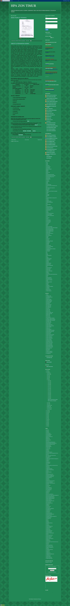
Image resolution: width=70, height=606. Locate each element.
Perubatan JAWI (48, 321)
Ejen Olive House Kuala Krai (50, 455)
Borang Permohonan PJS (50, 176)
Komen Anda (48, 309)
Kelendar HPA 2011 (49, 206)
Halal (47, 193)
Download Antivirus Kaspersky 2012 (51, 185)
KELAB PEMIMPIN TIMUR (50, 141)
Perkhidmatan (48, 517)
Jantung (47, 467)
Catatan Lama (40, 139)
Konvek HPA (48, 310)
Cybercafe (47, 181)
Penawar (47, 507)
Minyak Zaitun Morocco (49, 233)
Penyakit (47, 244)
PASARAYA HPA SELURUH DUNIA (52, 146)
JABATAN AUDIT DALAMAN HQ (52, 95)
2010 (47, 372)
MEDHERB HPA (49, 116)
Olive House (48, 234)
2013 (47, 413)
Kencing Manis (48, 477)
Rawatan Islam (48, 264)
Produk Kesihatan (49, 258)
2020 (47, 422)
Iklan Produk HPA (48, 304)
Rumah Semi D (48, 268)
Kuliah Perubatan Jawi (49, 312)
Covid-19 (47, 447)
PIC (46, 519)
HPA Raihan (48, 303)
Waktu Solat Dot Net (50, 366)
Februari (48, 374)
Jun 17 (49, 389)
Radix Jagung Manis (49, 344)
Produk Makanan (48, 329)
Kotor (47, 216)
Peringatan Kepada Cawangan (50, 248)
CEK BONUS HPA (49, 357)
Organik (47, 236)
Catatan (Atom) (16, 141)
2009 (47, 370)
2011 (47, 410)
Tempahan (47, 285)
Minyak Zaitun (48, 232)
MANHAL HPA (49, 118)
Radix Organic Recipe (49, 345)
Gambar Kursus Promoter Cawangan (51, 191)
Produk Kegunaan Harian (50, 325)
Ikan (46, 196)
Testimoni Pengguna (49, 351)
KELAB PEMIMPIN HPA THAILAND (52, 138)
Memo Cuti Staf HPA (49, 226)
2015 (47, 415)
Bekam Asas (48, 172)
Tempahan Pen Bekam (49, 286)
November (48, 407)
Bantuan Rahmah (48, 436)
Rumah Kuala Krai (49, 267)
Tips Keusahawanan (49, 352)
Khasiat (47, 212)
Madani (47, 224)
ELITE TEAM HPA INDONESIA (51, 135)
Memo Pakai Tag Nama (49, 228)
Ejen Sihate (48, 456)
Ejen (47, 186)
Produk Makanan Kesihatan (50, 330)
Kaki (47, 203)
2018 (47, 419)
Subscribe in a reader (48, 562)
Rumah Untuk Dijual (49, 538)
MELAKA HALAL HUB (50, 113)
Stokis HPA (47, 350)
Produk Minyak (48, 333)
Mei (47, 378)
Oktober (48, 406)
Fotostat (47, 457)
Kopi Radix (21, 134)
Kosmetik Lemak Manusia (50, 215)
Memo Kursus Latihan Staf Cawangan (51, 227)
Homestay (47, 194)
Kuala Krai (47, 217)
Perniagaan (48, 518)
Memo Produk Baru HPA (49, 497)
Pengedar (47, 243)
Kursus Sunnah (48, 488)
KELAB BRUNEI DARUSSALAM (51, 149)
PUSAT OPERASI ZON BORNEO (51, 110)
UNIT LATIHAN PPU (50, 108)
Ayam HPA (47, 165)
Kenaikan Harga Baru (49, 476)
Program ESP (48, 527)
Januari (48, 373)
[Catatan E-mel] (31, 40)
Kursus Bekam (48, 487)
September (49, 405)
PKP (47, 253)
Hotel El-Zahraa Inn (49, 300)
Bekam (47, 171)
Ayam (47, 164)
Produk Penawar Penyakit (50, 334)
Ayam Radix (48, 435)
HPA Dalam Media (49, 301)
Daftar (47, 182)
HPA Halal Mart (48, 302)
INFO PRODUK (49, 158)
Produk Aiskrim (48, 323)
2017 (47, 418)
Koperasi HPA (48, 311)
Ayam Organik (48, 166)
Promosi (47, 528)
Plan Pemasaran (48, 322)
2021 (47, 423)
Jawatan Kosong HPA (49, 202)
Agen (47, 162)
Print (47, 256)
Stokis (47, 548)
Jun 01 (49, 380)
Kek (46, 205)
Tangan (47, 284)
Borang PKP (48, 445)
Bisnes (47, 173)
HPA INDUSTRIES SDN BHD (51, 124)
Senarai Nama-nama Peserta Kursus (51, 274)
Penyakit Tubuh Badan (49, 246)
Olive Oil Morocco (48, 235)
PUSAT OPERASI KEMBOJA (51, 129)
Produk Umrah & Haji (49, 335)
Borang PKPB (48, 446)
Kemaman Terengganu (49, 207)
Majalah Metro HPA (49, 313)
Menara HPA (48, 315)
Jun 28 (49, 397)
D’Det (28, 121)
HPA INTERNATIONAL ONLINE (51, 127)
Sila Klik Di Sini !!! (48, 33)
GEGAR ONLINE (49, 362)
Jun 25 (49, 394)
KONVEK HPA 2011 (50, 119)
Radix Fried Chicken (49, 343)
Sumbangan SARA (49, 549)
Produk (47, 257)
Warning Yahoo (48, 289)
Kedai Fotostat (48, 204)
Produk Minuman (48, 332)
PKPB (47, 254)
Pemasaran (48, 238)
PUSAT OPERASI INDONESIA (51, 130)
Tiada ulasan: (28, 40)
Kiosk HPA (47, 308)
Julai (48, 402)
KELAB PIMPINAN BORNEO (51, 144)
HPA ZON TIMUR (23, 5)
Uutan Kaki (47, 288)
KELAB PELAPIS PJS (50, 147)
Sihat (47, 276)
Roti (46, 266)
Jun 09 (49, 384)
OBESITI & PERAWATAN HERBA (20, 43)
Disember (48, 409)
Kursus (47, 486)
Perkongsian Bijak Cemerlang (50, 319)
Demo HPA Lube (48, 184)
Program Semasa (48, 339)
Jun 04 (49, 383)
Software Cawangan (49, 279)
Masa (47, 225)
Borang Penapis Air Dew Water (50, 175)
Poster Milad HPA (48, 255)
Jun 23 (49, 393)
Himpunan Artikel (48, 299)
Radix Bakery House (49, 341)
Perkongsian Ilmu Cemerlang (50, 320)
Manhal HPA (48, 314)
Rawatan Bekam (48, 263)
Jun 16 (49, 388)
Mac (48, 375)
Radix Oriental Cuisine (49, 346)
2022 (47, 424)
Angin (47, 163)
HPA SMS (47, 195)
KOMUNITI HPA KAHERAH (51, 152)
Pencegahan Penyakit (49, 508)
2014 (47, 414)
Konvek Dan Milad (49, 214)
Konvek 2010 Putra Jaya (49, 213)
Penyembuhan (48, 247)
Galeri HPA (47, 298)
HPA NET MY (49, 121)
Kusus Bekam (48, 222)
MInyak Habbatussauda (49, 498)
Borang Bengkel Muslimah (50, 174)
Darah (47, 183)
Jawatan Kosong (48, 201)
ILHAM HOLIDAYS (49, 111)
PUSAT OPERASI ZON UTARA (51, 104)
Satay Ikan (47, 273)
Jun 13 (49, 385)
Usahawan (47, 287)
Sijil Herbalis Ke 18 (49, 278)
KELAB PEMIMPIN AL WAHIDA (51, 136)
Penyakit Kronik (48, 245)
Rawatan (47, 529)
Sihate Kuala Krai (48, 277)
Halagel (47, 192)
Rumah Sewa (48, 269)
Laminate (47, 223)
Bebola (47, 170)
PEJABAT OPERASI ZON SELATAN (52, 101)
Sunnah (47, 283)
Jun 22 (49, 392)
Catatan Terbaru (13, 139)
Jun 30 (49, 398)
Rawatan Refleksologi (49, 265)
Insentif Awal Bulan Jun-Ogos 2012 (51, 197)
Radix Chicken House (49, 342)
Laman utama (27, 139)
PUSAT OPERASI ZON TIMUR (51, 96)
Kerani (47, 211)
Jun (47, 379)
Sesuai (47, 275)
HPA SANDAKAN (49, 156)
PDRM (47, 237)
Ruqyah (47, 539)
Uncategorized (48, 353)
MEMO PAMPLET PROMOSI (19, 17)
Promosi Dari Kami (49, 340)
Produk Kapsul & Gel (49, 324)
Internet (47, 466)
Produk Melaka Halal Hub (50, 331)
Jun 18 (49, 390)
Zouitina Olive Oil (48, 558)
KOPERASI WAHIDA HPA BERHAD (52, 98)
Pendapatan (48, 242)
